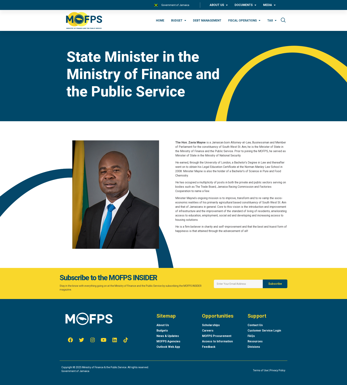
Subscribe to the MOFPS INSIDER (108, 278)
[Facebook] (70, 340)
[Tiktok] (126, 340)
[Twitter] (81, 340)
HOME (160, 20)
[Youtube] (103, 340)
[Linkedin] (115, 340)
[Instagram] (92, 340)
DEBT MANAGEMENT (207, 20)
